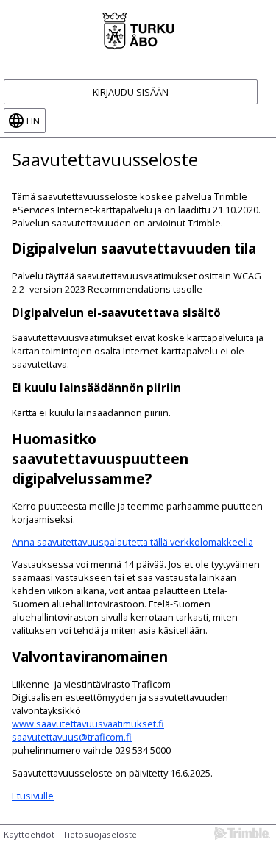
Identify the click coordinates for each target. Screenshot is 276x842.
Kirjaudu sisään (131, 92)
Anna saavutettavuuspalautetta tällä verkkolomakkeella (132, 542)
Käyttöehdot (29, 834)
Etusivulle (33, 795)
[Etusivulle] (138, 30)
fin (33, 120)
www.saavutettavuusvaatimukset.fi (88, 723)
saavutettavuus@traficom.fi (72, 736)
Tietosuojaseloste (100, 834)
